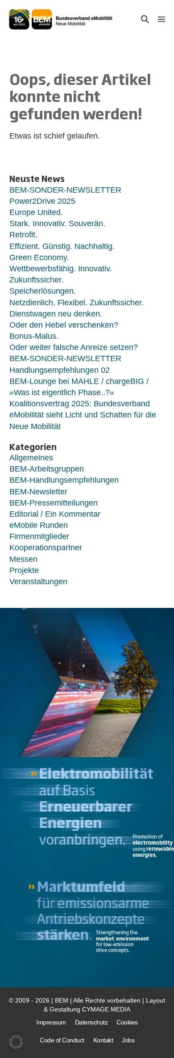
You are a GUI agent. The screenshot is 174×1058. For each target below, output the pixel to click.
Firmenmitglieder (39, 536)
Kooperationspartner (45, 547)
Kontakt (103, 1040)
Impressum (51, 1022)
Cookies (127, 1022)
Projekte (24, 570)
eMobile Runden (38, 525)
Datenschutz (91, 1022)
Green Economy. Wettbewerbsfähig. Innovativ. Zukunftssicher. (60, 268)
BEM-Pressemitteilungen (53, 502)
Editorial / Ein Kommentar (54, 514)
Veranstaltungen (38, 581)
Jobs (128, 1040)
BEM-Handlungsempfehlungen (64, 480)
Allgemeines (31, 457)
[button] (145, 19)
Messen (23, 559)
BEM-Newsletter (38, 491)
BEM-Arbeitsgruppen (46, 468)
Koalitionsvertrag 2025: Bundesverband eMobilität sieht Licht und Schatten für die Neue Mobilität (82, 414)
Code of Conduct (62, 1040)
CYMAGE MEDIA (106, 1009)
